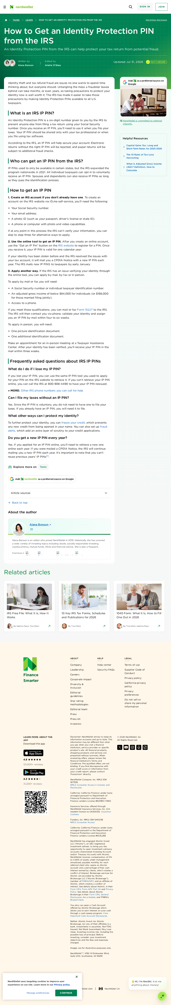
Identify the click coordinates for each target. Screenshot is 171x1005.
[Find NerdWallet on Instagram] (132, 747)
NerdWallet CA (112, 988)
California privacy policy (135, 685)
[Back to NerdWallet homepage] (6, 20)
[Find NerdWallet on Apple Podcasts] (138, 747)
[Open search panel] (130, 7)
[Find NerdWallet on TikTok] (145, 747)
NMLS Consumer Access (82, 785)
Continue (66, 993)
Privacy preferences (132, 693)
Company (76, 664)
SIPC (91, 881)
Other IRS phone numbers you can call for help (52, 390)
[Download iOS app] (33, 753)
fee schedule (89, 897)
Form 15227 (85, 309)
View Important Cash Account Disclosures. (89, 914)
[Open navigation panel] (5, 7)
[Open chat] (162, 996)
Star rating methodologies (79, 703)
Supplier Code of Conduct (135, 671)
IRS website (66, 245)
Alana (39, 524)
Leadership (77, 669)
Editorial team (78, 709)
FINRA (85, 881)
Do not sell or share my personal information (136, 703)
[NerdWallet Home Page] (21, 7)
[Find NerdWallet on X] (119, 747)
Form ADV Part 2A (91, 889)
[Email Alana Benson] (32, 529)
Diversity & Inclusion (76, 686)
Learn (29, 20)
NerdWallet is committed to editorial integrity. (142, 122)
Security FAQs (106, 669)
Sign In (145, 6)
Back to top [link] (20, 502)
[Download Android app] (34, 772)
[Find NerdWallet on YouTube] (126, 747)
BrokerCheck (76, 900)
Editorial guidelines (76, 694)
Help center (104, 664)
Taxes (16, 20)
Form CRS (75, 889)
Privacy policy (133, 678)
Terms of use (132, 664)
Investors (75, 723)
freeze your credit (73, 422)
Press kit (75, 719)
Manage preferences (38, 993)
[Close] (166, 977)
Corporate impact (81, 679)
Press (73, 714)
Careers (74, 674)
